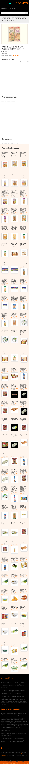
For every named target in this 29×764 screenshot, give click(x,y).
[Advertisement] (14, 78)
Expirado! (16, 55)
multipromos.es (14, 763)
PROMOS (22, 3)
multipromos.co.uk (23, 763)
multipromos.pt (5, 763)
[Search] (26, 13)
